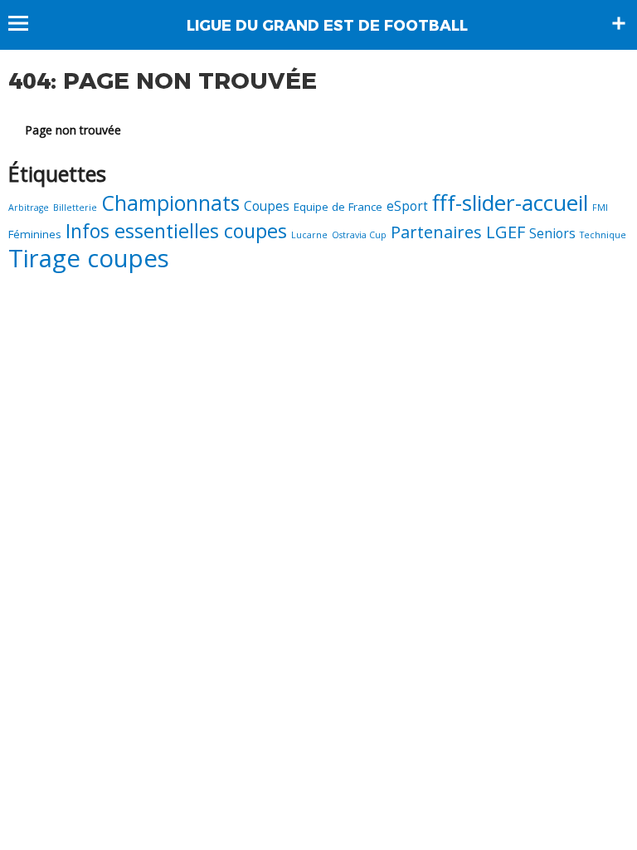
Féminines (34, 234)
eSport (407, 206)
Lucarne (309, 235)
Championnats (170, 203)
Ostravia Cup (359, 235)
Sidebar (619, 23)
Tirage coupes (88, 258)
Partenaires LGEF (458, 232)
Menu (26, 23)
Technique (603, 235)
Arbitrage (28, 207)
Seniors (552, 233)
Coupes (266, 206)
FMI (600, 207)
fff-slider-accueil (510, 202)
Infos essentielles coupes (176, 230)
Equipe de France (338, 206)
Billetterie (75, 207)
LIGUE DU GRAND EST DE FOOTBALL (327, 26)
